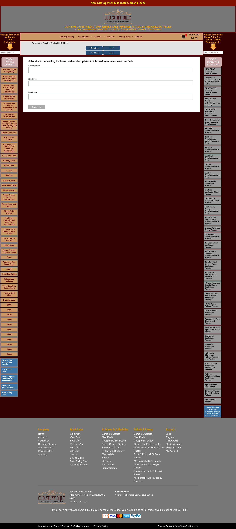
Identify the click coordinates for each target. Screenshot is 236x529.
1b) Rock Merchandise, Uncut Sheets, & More (212, 140)
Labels (9, 171)
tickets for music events (147, 444)
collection (75, 434)
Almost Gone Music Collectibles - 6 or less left (212, 102)
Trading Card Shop (9, 294)
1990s (9, 354)
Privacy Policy (124, 37)
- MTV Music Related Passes (211, 305)
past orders (172, 440)
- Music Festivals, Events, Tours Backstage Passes (212, 286)
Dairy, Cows (9, 166)
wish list (75, 447)
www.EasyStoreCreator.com (183, 526)
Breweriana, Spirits (9, 139)
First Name (32, 79)
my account (172, 451)
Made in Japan (9, 180)
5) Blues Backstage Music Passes (212, 192)
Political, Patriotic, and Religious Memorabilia (9, 221)
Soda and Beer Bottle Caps (9, 263)
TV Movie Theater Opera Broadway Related (212, 393)
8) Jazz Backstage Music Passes (212, 229)
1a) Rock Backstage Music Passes (212, 130)
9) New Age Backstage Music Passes (212, 236)
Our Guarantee (84, 37)
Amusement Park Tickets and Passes (212, 321)
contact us (44, 440)
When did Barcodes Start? (8, 387)
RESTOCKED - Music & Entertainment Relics (211, 91)
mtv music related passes (147, 461)
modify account (174, 444)
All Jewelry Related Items (9, 116)
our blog (42, 454)
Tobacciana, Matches (9, 280)
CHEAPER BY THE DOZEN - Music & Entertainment (211, 112)
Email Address (34, 66)
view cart (75, 437)
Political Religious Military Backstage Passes (212, 377)
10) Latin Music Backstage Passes (211, 245)
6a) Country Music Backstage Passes (212, 200)
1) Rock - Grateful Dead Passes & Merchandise (212, 122)
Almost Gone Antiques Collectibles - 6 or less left (9, 107)
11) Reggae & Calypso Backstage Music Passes (212, 254)
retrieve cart (77, 444)
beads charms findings (114, 444)
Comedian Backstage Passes (209, 338)
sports (105, 457)
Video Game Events (210, 400)
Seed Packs (9, 245)
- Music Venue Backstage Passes (211, 312)
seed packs (108, 464)
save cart (75, 440)
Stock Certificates (9, 274)
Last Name (32, 92)
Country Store (9, 161)
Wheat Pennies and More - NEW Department (9, 78)
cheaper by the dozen (114, 440)
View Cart (138, 37)
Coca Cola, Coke (9, 156)
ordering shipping (47, 444)
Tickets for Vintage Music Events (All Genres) (211, 275)
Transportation (9, 300)
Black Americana (9, 133)
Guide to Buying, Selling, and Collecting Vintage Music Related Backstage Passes (212, 411)
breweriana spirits (111, 447)
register (170, 437)
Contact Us (110, 37)
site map (74, 451)
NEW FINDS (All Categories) (9, 70)
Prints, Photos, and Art (9, 239)
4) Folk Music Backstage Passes (210, 183)
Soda (9, 257)
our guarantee (45, 447)
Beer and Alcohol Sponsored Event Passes (212, 329)
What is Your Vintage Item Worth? (7, 362)
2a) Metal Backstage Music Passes (212, 149)
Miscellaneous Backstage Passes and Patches (211, 366)
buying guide (77, 458)
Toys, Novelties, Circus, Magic (9, 287)
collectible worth (79, 464)
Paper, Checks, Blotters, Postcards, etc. (9, 197)
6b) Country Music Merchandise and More (212, 210)
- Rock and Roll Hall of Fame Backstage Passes (211, 297)
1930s (9, 325)
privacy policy (45, 451)
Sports (9, 269)
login (168, 434)
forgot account (173, 447)
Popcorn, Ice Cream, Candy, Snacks (9, 231)
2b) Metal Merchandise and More (212, 158)
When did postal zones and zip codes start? (8, 378)
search (73, 454)
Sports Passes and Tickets (211, 386)
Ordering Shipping (67, 37)
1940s (9, 330)
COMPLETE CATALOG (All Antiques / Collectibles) (9, 88)
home (41, 434)
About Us (97, 37)
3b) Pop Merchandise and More (212, 175)
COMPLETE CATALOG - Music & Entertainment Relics (212, 81)
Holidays (9, 175)
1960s (9, 339)
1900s (9, 310)
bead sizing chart (79, 461)
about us (43, 437)
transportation (109, 468)
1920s (9, 320)
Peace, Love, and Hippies (9, 205)
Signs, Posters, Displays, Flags (9, 251)
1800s (9, 305)
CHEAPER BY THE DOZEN (9, 98)
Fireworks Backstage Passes (209, 346)
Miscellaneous (9, 190)
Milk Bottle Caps (9, 185)
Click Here (62, 43)
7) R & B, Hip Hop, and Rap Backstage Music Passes (212, 220)
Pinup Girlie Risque (9, 212)
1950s (9, 334)
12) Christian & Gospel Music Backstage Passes (211, 265)
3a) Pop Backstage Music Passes (212, 166)
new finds (107, 437)
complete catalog (111, 434)
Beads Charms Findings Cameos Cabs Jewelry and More (9, 125)
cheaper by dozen (143, 440)
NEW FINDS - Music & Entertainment (211, 71)
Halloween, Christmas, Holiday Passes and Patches (211, 356)
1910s (9, 315)
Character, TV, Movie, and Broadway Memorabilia (9, 148)
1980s (9, 349)
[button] (94, 48)
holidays (106, 461)
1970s (9, 344)
